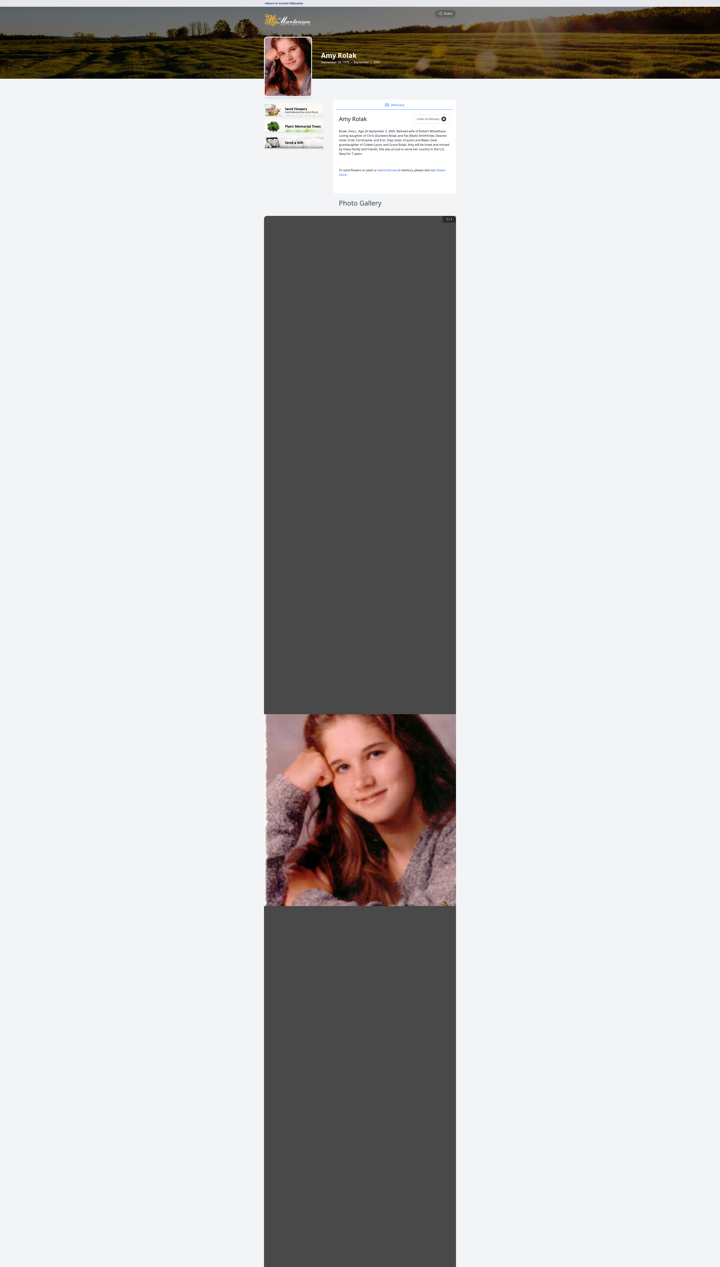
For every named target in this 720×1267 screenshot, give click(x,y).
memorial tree (387, 170)
